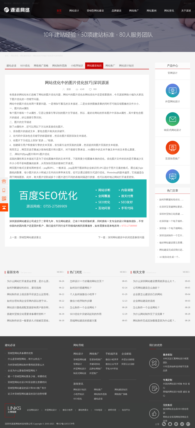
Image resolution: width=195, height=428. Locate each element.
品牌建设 (116, 10)
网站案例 (151, 10)
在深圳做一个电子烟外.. (171, 221)
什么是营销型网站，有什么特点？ (23, 359)
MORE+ (60, 272)
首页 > (8, 56)
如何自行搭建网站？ (80, 287)
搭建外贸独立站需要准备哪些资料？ (25, 314)
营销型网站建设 (95, 10)
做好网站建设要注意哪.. (171, 242)
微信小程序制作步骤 (80, 301)
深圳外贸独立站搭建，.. (171, 214)
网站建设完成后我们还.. (171, 250)
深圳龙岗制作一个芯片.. (171, 235)
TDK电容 (99, 410)
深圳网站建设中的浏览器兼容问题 (126, 237)
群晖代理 (113, 410)
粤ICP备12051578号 (65, 424)
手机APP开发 (112, 369)
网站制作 (17, 3)
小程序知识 (77, 65)
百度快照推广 (95, 359)
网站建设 (7, 3)
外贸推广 (93, 373)
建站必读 (11, 65)
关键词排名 (94, 364)
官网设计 (77, 364)
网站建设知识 (25, 56)
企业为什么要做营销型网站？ (21, 370)
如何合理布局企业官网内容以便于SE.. (26, 301)
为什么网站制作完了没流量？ (148, 314)
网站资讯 (169, 10)
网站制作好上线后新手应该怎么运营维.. (27, 294)
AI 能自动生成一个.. (169, 257)
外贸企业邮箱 (128, 359)
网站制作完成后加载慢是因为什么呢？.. (153, 320)
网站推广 (110, 65)
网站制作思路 (59, 65)
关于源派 (186, 10)
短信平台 (126, 410)
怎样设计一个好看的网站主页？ (86, 281)
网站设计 (26, 3)
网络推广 (36, 3)
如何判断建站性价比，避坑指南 (23, 287)
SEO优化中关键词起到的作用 (84, 314)
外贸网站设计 (79, 369)
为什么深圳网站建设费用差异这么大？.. (153, 281)
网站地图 (187, 3)
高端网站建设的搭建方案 (82, 320)
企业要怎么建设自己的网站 (146, 294)
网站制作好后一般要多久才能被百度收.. (27, 320)
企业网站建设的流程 (143, 301)
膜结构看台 (85, 410)
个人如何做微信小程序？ (82, 294)
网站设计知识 (126, 65)
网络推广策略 (41, 65)
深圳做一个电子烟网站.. (171, 228)
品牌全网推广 (95, 369)
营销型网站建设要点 (30, 237)
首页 (59, 10)
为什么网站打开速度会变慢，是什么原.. (27, 281)
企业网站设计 (34, 410)
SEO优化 (25, 65)
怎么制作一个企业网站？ (82, 307)
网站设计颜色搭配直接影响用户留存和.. (27, 307)
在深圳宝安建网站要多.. (171, 207)
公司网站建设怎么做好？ (145, 287)
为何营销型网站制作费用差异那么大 (24, 365)
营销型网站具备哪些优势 (19, 353)
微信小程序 (69, 410)
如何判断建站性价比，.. (171, 199)
